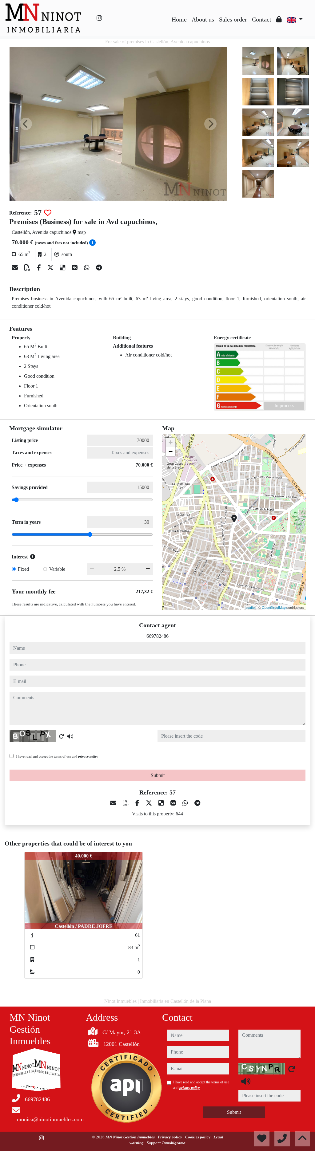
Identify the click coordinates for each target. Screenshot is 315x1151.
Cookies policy (198, 1137)
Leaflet (250, 607)
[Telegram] (99, 267)
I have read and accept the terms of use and (57, 756)
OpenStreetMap (273, 607)
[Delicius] (63, 267)
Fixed (23, 569)
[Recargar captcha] (61, 736)
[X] (51, 267)
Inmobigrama (173, 1143)
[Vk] (75, 267)
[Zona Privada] (279, 19)
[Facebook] (39, 267)
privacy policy (88, 756)
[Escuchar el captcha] (70, 736)
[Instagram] (99, 18)
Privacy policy (170, 1137)
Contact (261, 19)
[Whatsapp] (87, 267)
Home (179, 19)
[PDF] (28, 267)
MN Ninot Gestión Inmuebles (131, 1137)
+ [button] (171, 442)
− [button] (171, 451)
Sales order (233, 19)
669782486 (157, 636)
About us (203, 19)
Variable (57, 569)
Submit (158, 775)
